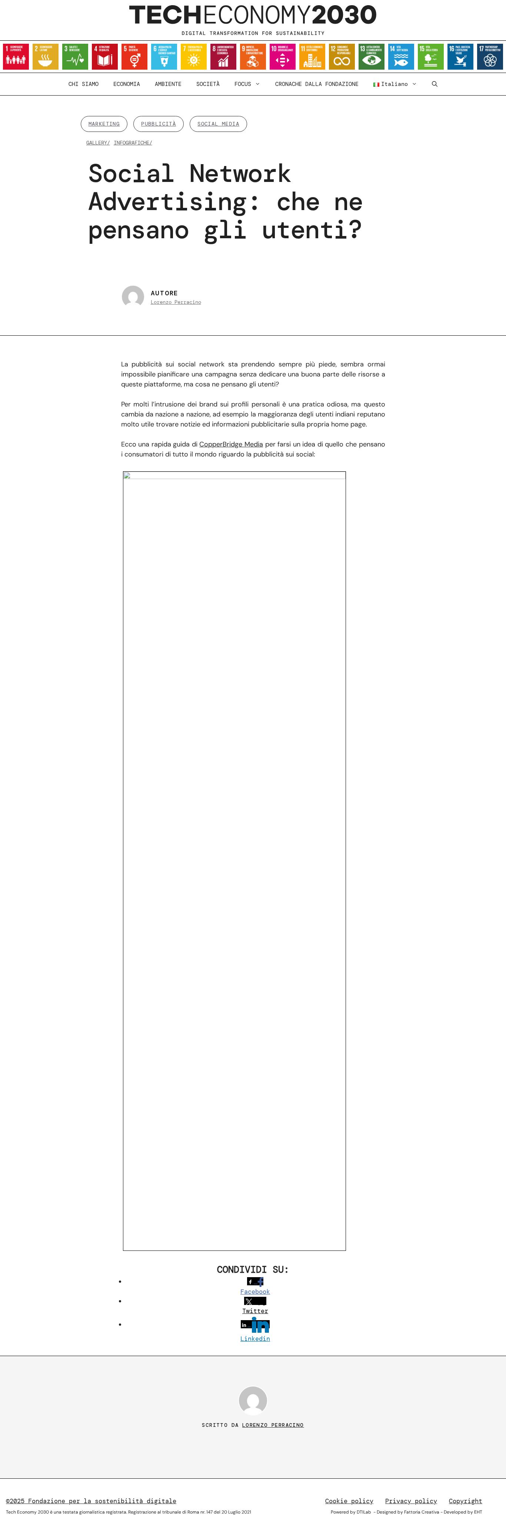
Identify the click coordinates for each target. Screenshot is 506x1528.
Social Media (218, 123)
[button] (435, 84)
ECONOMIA (126, 84)
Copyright (465, 1501)
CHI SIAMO (84, 84)
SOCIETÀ (208, 84)
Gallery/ (98, 142)
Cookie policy (349, 1501)
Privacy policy (411, 1501)
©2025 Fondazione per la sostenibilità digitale (91, 1501)
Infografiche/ (133, 142)
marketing (104, 123)
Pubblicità (158, 123)
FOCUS (242, 84)
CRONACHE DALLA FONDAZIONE (317, 84)
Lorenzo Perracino (176, 302)
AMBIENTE (168, 84)
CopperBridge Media (231, 444)
